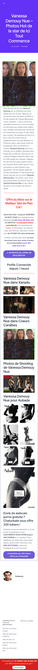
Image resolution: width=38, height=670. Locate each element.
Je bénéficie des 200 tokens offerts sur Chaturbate (19, 554)
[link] (36, 660)
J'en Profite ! (19, 667)
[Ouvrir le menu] (4, 3)
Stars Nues (24, 46)
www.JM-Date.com (26, 220)
